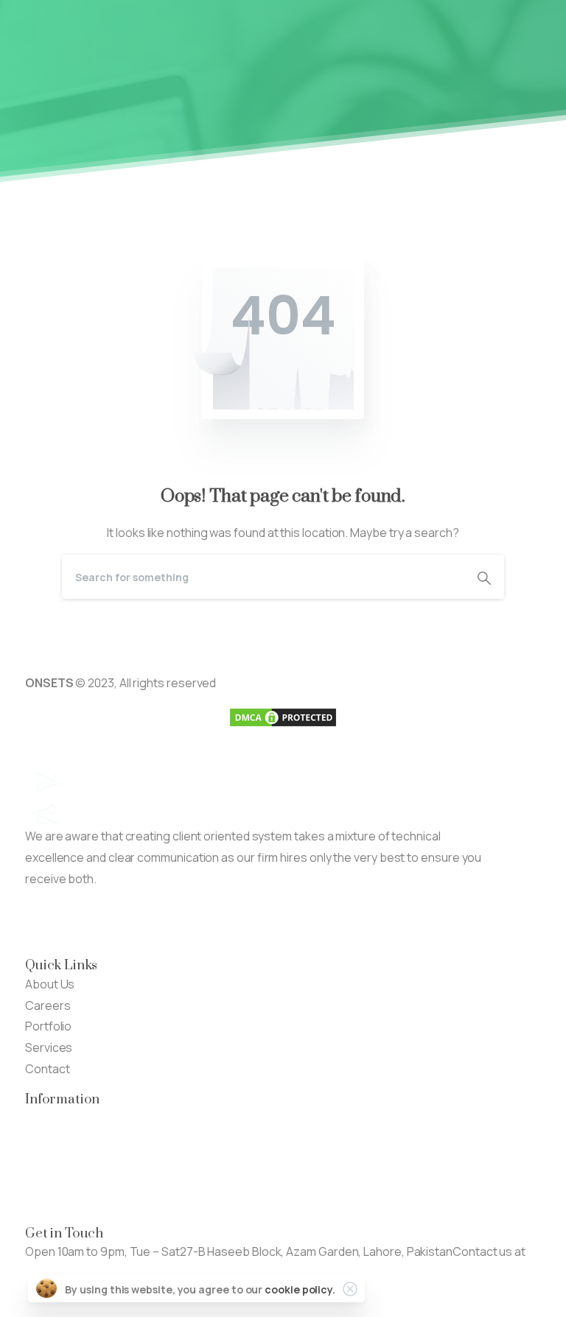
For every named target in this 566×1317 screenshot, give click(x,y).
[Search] (484, 577)
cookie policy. (300, 1289)
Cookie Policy (61, 1203)
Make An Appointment (216, 922)
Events (44, 1160)
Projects (48, 1139)
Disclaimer (52, 1181)
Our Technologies (73, 1118)
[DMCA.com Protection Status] (283, 716)
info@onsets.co (68, 1273)
